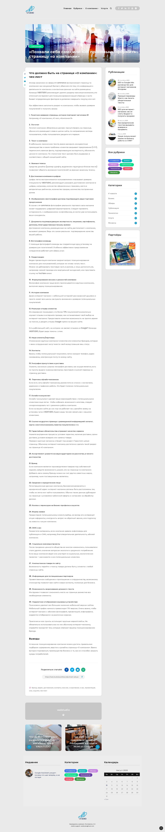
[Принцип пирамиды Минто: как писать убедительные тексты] (112, 96)
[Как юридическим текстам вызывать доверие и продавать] (112, 123)
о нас (82, 688)
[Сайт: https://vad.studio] (63, 715)
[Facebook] (118, 8)
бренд (34, 688)
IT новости (114, 160)
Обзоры (113, 165)
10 (107, 785)
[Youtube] (132, 8)
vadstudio (63, 710)
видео (40, 688)
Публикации (36, 46)
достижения (48, 688)
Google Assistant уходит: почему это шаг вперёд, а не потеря (47, 775)
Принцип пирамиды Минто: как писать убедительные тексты (126, 99)
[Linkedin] (125, 8)
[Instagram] (129, 8)
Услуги (104, 8)
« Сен (106, 799)
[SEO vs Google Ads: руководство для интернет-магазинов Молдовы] (112, 83)
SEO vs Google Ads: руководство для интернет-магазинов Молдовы (127, 86)
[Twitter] (122, 8)
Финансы (114, 172)
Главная (67, 8)
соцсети (36, 691)
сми (30, 691)
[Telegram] (136, 8)
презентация (90, 688)
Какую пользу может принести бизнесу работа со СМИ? (127, 138)
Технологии (115, 168)
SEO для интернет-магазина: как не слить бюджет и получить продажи (126, 113)
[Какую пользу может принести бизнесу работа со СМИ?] (112, 136)
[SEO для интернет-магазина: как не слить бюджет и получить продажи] (112, 109)
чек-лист (43, 691)
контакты (57, 688)
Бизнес (127, 160)
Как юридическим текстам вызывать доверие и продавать (126, 126)
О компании (91, 8)
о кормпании (74, 688)
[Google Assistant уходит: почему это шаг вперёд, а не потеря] (29, 773)
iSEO (94, 824)
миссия (65, 688)
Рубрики (77, 8)
